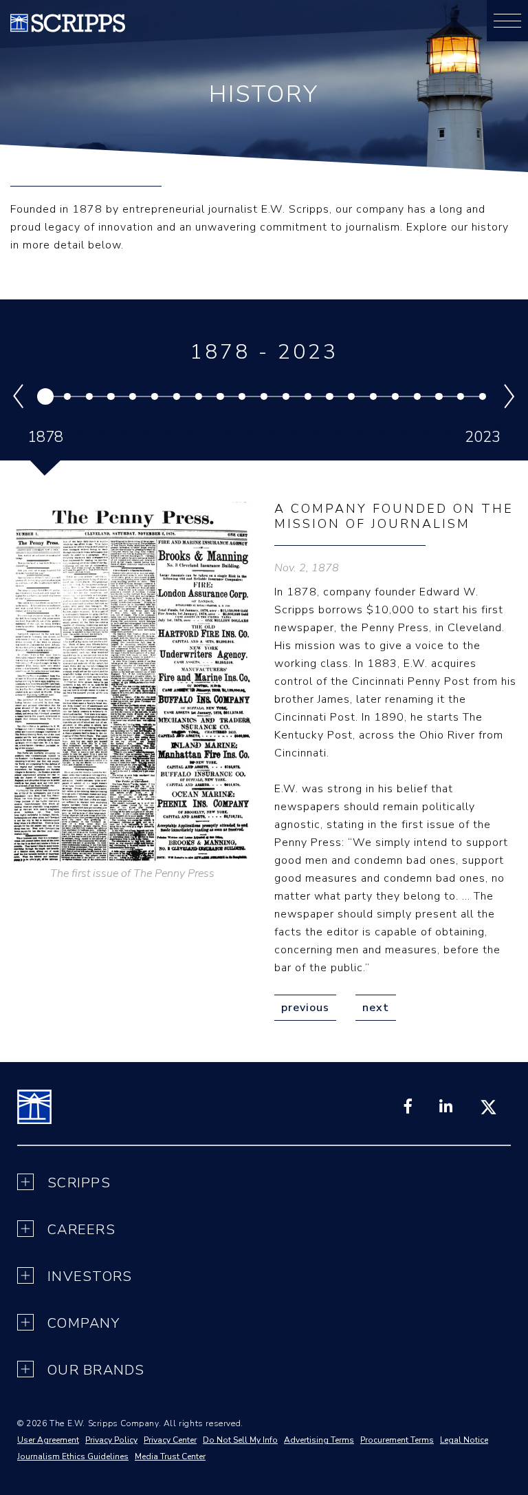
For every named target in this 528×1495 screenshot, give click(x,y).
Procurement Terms (397, 1439)
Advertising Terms (319, 1439)
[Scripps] (67, 28)
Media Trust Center (170, 1456)
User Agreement (48, 1439)
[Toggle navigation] (507, 21)
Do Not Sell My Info (240, 1439)
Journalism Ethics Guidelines (73, 1456)
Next (375, 1007)
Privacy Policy (111, 1439)
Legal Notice (464, 1439)
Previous (305, 1007)
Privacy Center (170, 1439)
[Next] (505, 396)
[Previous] (22, 396)
